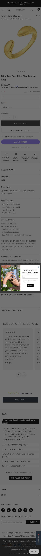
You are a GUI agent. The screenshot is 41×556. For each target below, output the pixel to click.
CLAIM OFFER (30, 285)
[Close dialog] (39, 267)
